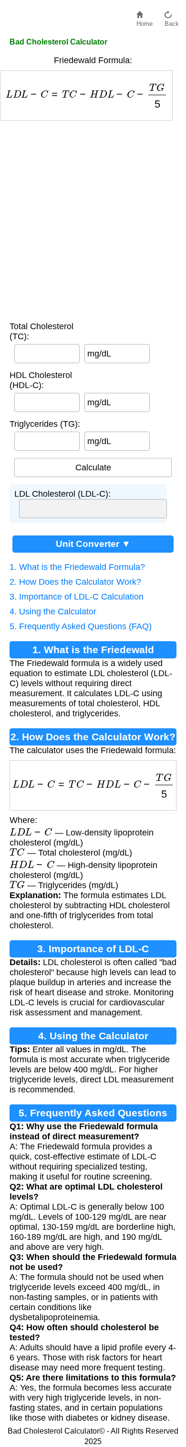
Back (172, 21)
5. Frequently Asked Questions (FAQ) (81, 626)
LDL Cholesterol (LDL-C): (62, 494)
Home (144, 21)
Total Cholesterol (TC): (41, 331)
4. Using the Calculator (53, 611)
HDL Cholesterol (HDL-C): (41, 380)
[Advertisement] (93, 218)
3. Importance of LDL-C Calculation (77, 596)
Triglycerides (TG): (45, 424)
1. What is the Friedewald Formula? (77, 567)
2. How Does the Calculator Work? (75, 582)
